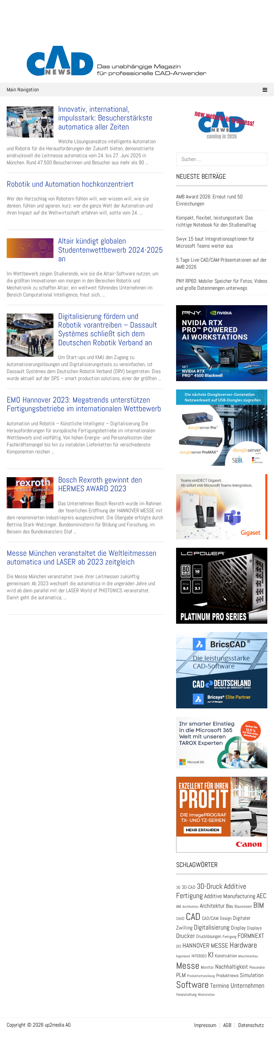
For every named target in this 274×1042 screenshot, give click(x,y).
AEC (261, 895)
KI (211, 955)
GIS (178, 946)
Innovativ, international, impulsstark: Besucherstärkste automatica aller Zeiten (105, 118)
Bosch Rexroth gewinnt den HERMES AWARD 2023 (100, 484)
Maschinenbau (248, 956)
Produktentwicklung (201, 975)
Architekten (190, 906)
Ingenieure (183, 956)
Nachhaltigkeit (231, 966)
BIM (258, 905)
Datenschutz (251, 1025)
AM (178, 906)
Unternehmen (247, 985)
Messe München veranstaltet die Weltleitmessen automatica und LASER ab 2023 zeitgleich (81, 557)
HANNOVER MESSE (205, 945)
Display (238, 927)
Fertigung (229, 936)
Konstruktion (226, 956)
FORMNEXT (251, 936)
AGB (227, 1025)
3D (178, 887)
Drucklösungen (208, 936)
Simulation (252, 975)
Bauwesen (243, 906)
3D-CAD (188, 887)
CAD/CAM (210, 918)
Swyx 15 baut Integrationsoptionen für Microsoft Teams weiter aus (215, 242)
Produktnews (227, 975)
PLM (181, 975)
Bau (229, 906)
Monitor (207, 967)
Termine (219, 986)
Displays (254, 928)
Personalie (257, 967)
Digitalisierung (212, 927)
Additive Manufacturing (229, 896)
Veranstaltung (186, 994)
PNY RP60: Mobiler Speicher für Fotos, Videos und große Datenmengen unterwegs (221, 284)
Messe (187, 965)
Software (192, 984)
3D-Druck (210, 886)
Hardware (243, 945)
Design (226, 918)
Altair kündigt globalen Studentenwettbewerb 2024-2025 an (110, 250)
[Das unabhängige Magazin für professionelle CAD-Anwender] (137, 33)
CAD (193, 916)
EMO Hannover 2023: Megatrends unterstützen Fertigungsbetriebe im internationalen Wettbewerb (84, 404)
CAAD (180, 918)
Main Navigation (23, 89)
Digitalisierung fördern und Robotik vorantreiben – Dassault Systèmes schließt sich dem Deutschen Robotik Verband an (107, 329)
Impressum (205, 1025)
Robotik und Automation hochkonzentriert (70, 184)
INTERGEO (199, 956)
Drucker (185, 936)
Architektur (212, 905)
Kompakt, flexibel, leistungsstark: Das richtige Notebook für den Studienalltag (216, 221)
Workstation (206, 994)
